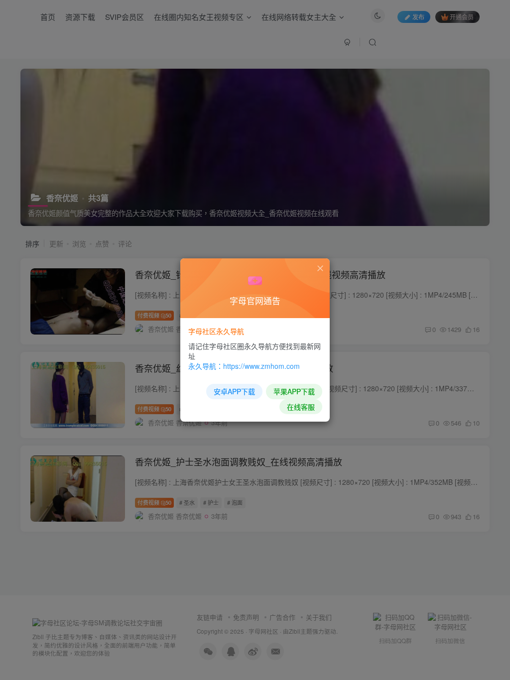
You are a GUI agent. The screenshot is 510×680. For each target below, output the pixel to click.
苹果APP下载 (294, 391)
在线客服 (301, 407)
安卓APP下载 (234, 391)
